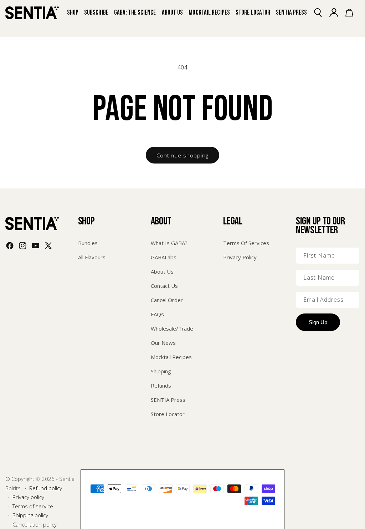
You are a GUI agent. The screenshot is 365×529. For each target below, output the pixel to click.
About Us (162, 271)
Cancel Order (167, 300)
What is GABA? (169, 243)
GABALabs (163, 257)
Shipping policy (30, 515)
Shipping (161, 371)
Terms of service (32, 506)
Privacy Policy (240, 257)
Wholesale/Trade (172, 328)
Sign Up (318, 322)
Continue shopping (182, 155)
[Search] (322, 13)
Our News (163, 342)
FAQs (157, 314)
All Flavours (92, 257)
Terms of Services (246, 243)
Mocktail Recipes (171, 357)
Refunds (161, 385)
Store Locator (168, 414)
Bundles (88, 243)
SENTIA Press (168, 399)
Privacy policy (28, 497)
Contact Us (164, 285)
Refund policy (45, 488)
